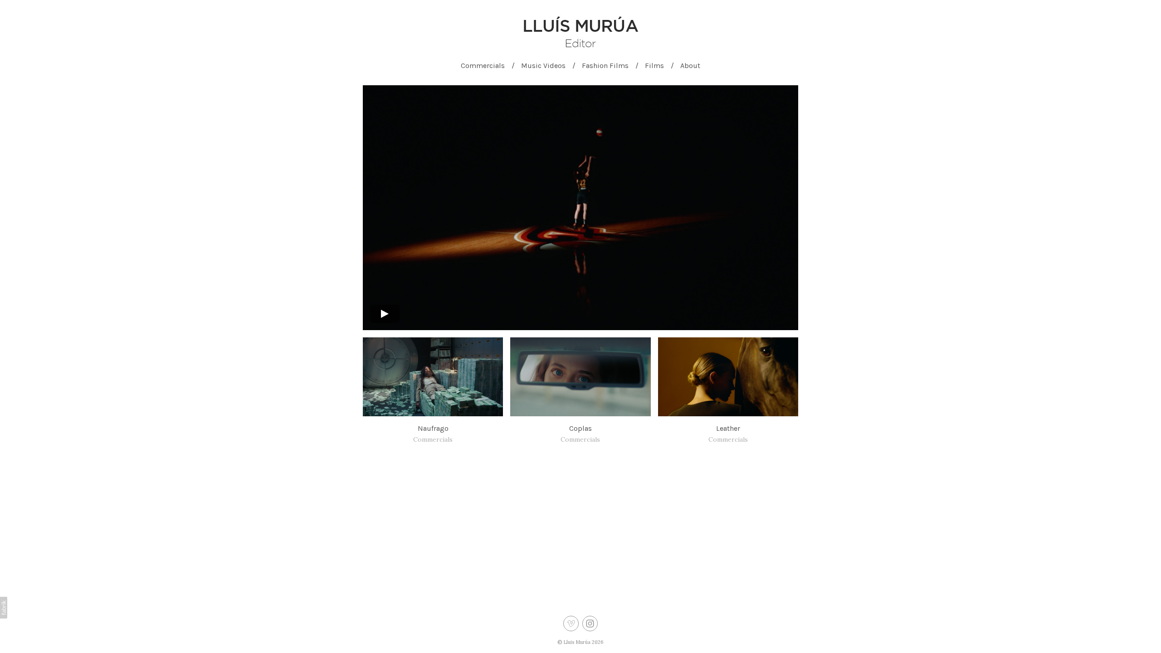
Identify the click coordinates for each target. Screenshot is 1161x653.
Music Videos (543, 65)
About (690, 65)
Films (654, 65)
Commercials (483, 65)
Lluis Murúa (576, 642)
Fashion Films (605, 65)
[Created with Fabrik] (3, 608)
